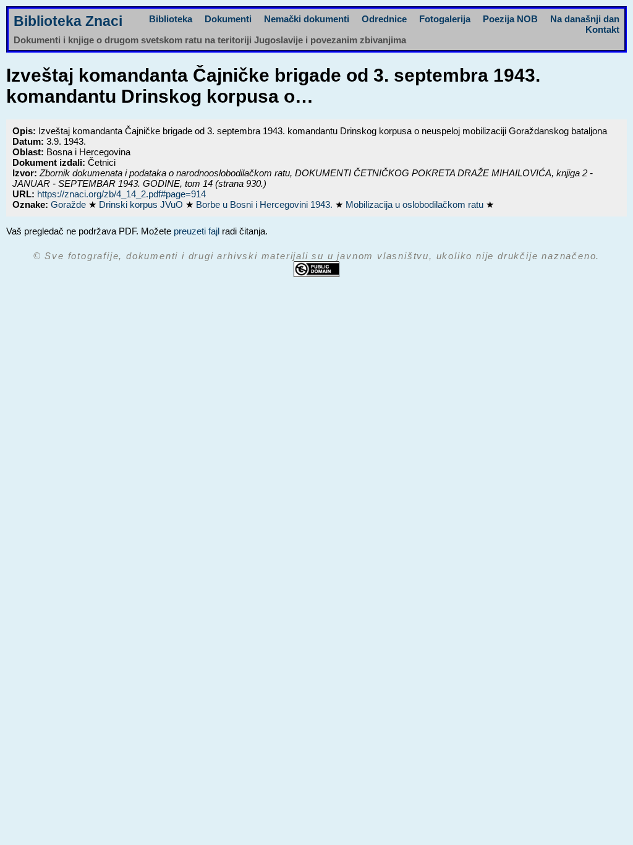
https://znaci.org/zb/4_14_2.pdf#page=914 (121, 194)
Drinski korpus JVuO (142, 204)
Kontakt (602, 29)
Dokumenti (228, 19)
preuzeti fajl (196, 231)
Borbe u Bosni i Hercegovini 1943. (265, 204)
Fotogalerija (444, 19)
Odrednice (384, 19)
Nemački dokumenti (306, 19)
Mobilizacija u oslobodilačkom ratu (416, 204)
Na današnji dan (584, 19)
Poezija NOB (510, 19)
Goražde (69, 204)
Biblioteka (170, 19)
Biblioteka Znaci (68, 21)
